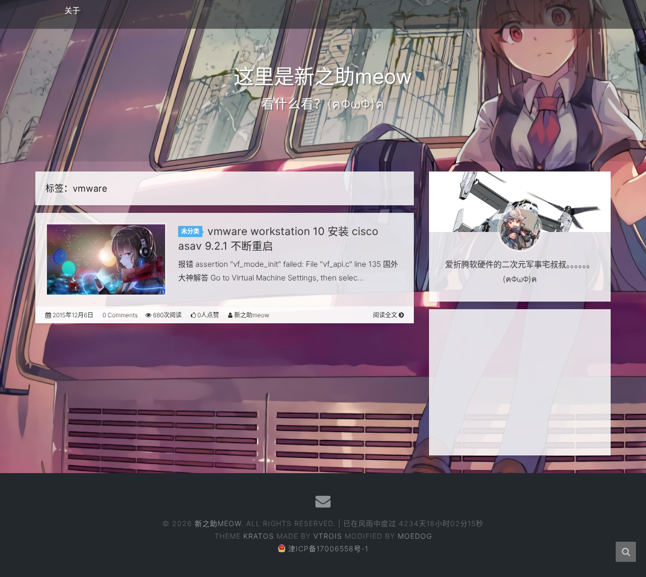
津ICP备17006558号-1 (328, 548)
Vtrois (327, 536)
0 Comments (120, 315)
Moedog (415, 536)
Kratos (258, 536)
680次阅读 (166, 315)
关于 (72, 10)
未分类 (190, 231)
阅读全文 (386, 315)
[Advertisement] (520, 382)
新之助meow (251, 315)
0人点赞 (207, 315)
